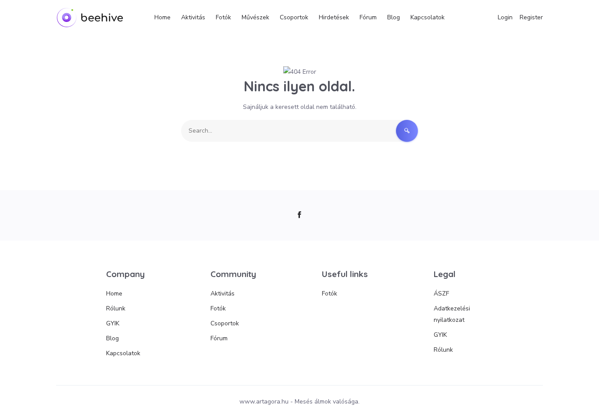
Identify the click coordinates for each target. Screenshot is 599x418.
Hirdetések (334, 17)
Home (162, 17)
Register (531, 17)
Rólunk (115, 308)
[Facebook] (299, 215)
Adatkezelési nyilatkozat (452, 314)
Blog (393, 17)
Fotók (223, 17)
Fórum (368, 17)
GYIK (112, 323)
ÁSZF (441, 293)
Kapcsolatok (427, 17)
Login (505, 17)
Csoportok (294, 17)
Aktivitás (193, 17)
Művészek (255, 17)
